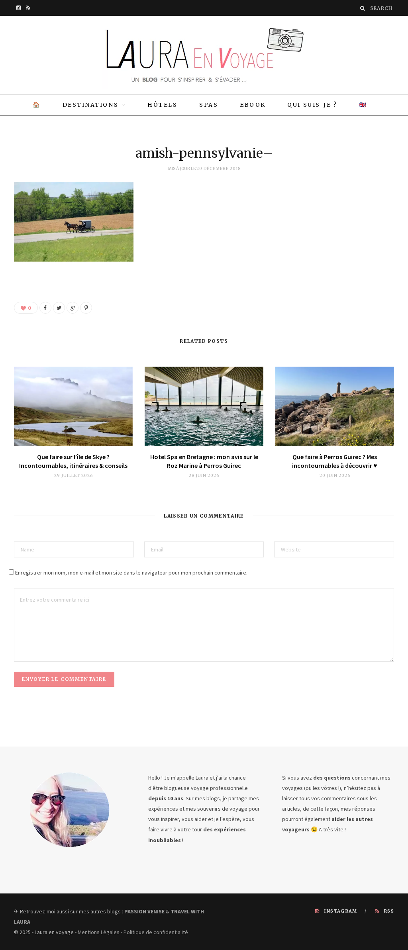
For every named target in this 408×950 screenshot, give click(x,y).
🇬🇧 (363, 104)
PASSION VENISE (144, 911)
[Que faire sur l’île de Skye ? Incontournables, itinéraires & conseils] (73, 406)
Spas (208, 104)
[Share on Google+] (72, 308)
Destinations (90, 104)
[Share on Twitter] (59, 308)
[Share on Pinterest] (86, 308)
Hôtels (162, 104)
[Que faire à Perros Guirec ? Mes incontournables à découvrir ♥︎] (334, 406)
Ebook (253, 104)
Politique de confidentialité (156, 932)
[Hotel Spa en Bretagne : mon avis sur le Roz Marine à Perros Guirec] (204, 406)
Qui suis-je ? (312, 104)
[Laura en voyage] (204, 55)
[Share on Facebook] (45, 308)
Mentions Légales (99, 932)
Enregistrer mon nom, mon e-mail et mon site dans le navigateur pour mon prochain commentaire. (131, 572)
